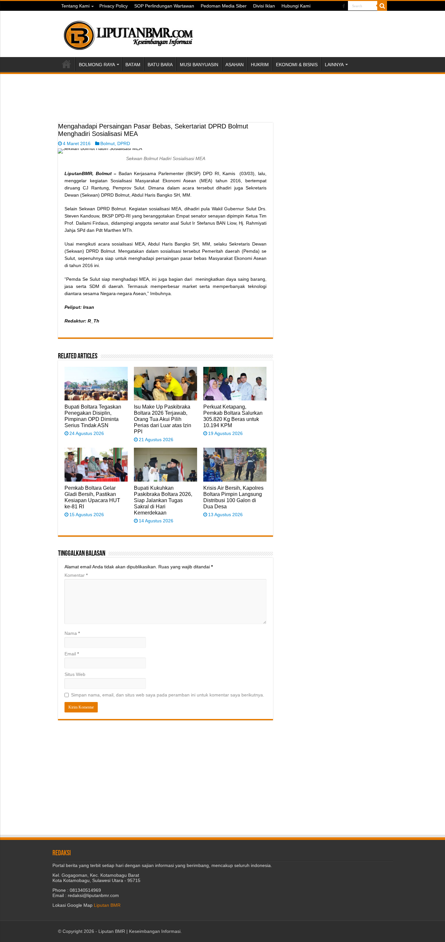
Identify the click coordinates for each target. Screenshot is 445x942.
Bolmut (107, 143)
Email (72, 653)
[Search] (382, 6)
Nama (72, 633)
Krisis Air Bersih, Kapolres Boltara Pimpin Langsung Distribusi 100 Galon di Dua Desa (233, 497)
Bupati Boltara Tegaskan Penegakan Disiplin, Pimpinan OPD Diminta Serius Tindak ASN (93, 416)
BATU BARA (160, 64)
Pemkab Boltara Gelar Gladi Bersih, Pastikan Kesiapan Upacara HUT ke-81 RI (92, 497)
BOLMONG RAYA (97, 64)
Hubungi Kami (295, 5)
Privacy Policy (113, 5)
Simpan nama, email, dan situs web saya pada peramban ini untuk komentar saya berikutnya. (167, 694)
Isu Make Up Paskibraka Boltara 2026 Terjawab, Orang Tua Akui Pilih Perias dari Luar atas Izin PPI (162, 419)
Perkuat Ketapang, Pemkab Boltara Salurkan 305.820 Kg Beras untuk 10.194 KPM (233, 416)
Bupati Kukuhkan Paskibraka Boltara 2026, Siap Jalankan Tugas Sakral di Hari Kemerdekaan (163, 500)
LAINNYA (334, 64)
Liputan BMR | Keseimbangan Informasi (139, 931)
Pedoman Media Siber (224, 5)
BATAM (132, 64)
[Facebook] (344, 6)
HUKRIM (260, 64)
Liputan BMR (107, 905)
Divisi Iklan (264, 5)
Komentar (76, 575)
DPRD (123, 143)
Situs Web (75, 674)
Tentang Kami (75, 5)
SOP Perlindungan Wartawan (164, 5)
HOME (66, 64)
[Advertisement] (165, 106)
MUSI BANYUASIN (199, 64)
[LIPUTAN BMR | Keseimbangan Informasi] (128, 33)
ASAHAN (234, 64)
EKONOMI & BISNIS (297, 64)
